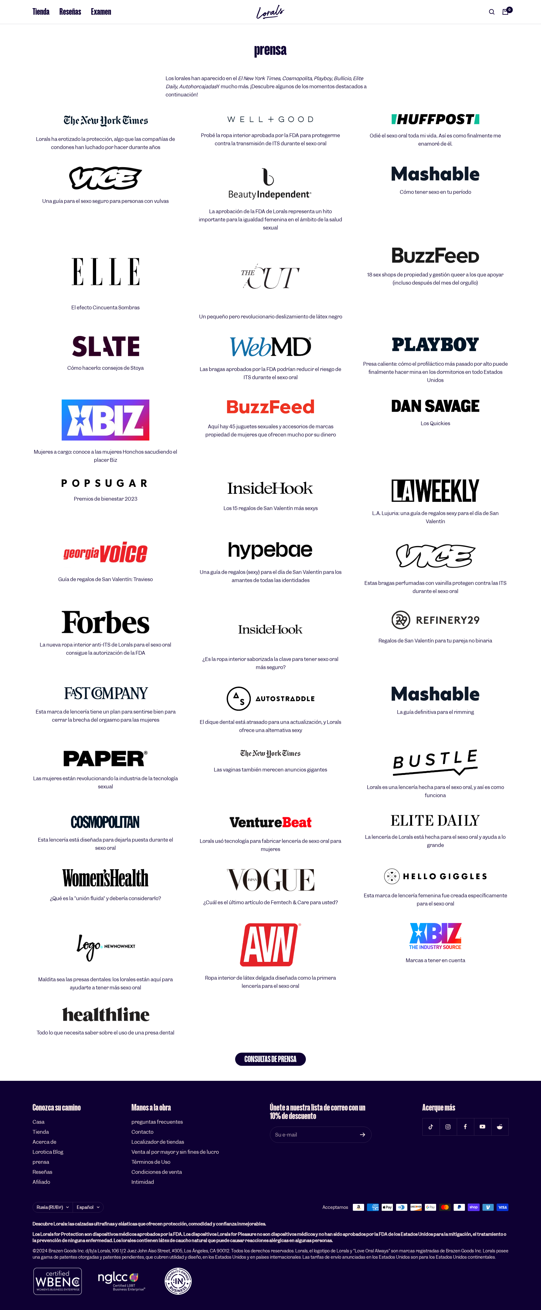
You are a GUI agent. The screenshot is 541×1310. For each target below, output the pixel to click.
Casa (38, 1122)
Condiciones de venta (156, 1172)
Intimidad (142, 1182)
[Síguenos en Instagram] (448, 1126)
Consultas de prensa (270, 1059)
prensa (41, 1162)
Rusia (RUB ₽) (50, 1207)
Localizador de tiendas (157, 1142)
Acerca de (44, 1142)
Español (85, 1207)
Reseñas (70, 12)
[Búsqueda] (492, 12)
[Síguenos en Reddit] (499, 1126)
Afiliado (41, 1182)
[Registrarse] (362, 1134)
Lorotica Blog (48, 1152)
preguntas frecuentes (157, 1122)
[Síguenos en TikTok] (431, 1126)
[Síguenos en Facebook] (465, 1126)
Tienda (41, 12)
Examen (101, 12)
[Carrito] (505, 12)
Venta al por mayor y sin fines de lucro (175, 1152)
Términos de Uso (150, 1162)
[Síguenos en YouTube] (482, 1126)
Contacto (142, 1132)
